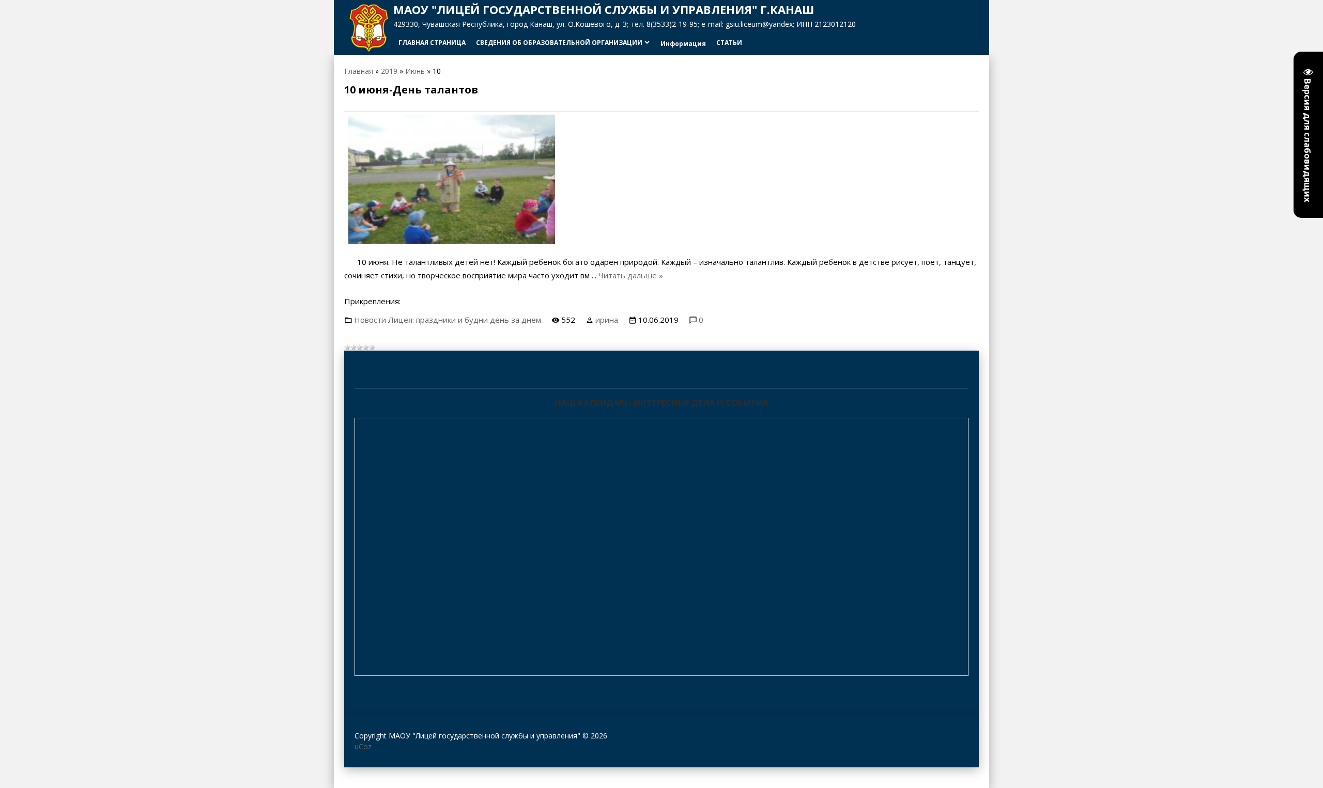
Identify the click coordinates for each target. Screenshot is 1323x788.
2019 (389, 71)
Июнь (415, 71)
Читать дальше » (630, 275)
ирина (606, 319)
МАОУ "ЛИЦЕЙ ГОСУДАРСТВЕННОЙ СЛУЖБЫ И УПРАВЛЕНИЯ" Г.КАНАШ (603, 9)
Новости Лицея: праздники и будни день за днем (447, 319)
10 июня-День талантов (411, 90)
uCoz (363, 746)
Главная (358, 71)
